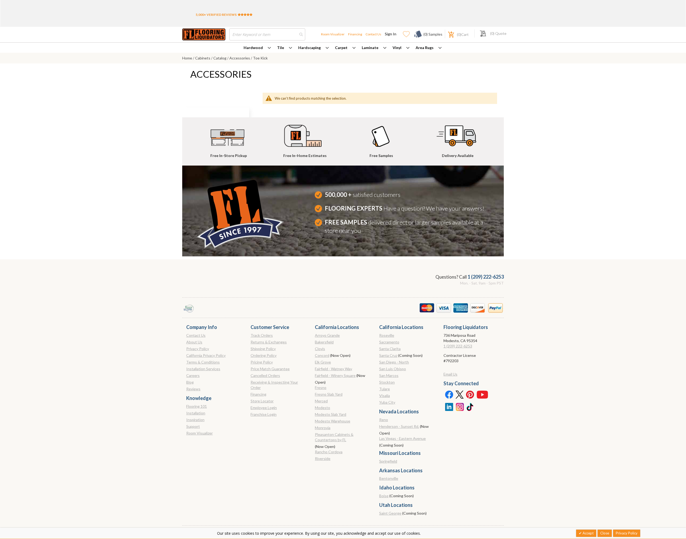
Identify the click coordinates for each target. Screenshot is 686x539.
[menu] (343, 48)
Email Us (450, 374)
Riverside (322, 458)
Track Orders (262, 335)
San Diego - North (394, 362)
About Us (194, 342)
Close (604, 533)
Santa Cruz (388, 355)
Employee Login (264, 407)
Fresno (320, 387)
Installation (195, 413)
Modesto (322, 407)
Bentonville (388, 478)
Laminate (370, 47)
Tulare (384, 389)
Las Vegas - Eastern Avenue (402, 438)
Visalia (384, 395)
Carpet (341, 47)
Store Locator (262, 401)
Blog (190, 382)
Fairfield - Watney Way (333, 368)
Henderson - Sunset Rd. (399, 426)
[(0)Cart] (448, 33)
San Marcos (388, 375)
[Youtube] (482, 394)
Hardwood (253, 47)
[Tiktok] (470, 406)
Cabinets (203, 58)
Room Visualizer (333, 34)
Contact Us (373, 34)
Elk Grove (323, 362)
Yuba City (387, 402)
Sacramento (389, 342)
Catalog (220, 58)
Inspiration (195, 419)
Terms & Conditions (203, 362)
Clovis (320, 348)
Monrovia (322, 427)
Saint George (390, 513)
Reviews (193, 389)
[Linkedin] (448, 406)
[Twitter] (459, 394)
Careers (193, 375)
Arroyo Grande (327, 335)
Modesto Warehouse (332, 421)
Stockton (387, 382)
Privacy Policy (197, 348)
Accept (588, 533)
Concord (322, 355)
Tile (280, 47)
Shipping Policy (263, 348)
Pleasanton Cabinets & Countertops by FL (334, 437)
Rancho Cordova (328, 452)
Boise (384, 495)
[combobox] (267, 34)
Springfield (388, 461)
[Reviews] (245, 15)
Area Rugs (425, 47)
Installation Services (203, 368)
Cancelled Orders (265, 375)
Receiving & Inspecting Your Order (274, 385)
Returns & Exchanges (269, 342)
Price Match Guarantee (270, 368)
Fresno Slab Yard (328, 394)
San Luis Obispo (392, 368)
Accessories (240, 58)
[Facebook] (448, 394)
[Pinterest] (470, 394)
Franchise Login (264, 414)
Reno (383, 419)
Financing (355, 34)
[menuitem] (257, 48)
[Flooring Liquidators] (203, 34)
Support (193, 426)
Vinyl (397, 47)
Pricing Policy (262, 362)
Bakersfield (324, 342)
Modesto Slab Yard (330, 414)
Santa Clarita (390, 348)
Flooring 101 (196, 406)
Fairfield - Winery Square (335, 375)
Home (187, 58)
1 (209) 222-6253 (486, 277)
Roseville (386, 335)
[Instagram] (459, 406)
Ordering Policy (264, 355)
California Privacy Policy (206, 355)
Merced (321, 401)
